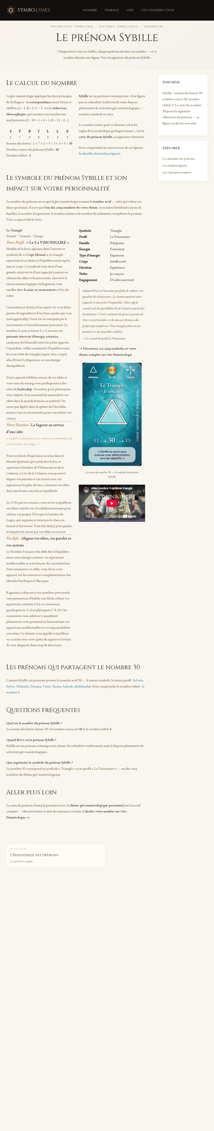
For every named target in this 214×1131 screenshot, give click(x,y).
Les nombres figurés (174, 166)
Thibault (22, 686)
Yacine (56, 686)
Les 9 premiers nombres (176, 172)
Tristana (35, 686)
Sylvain (138, 680)
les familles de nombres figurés (99, 153)
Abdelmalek (82, 686)
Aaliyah (67, 686)
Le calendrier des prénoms (178, 159)
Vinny (47, 686)
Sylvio (10, 686)
